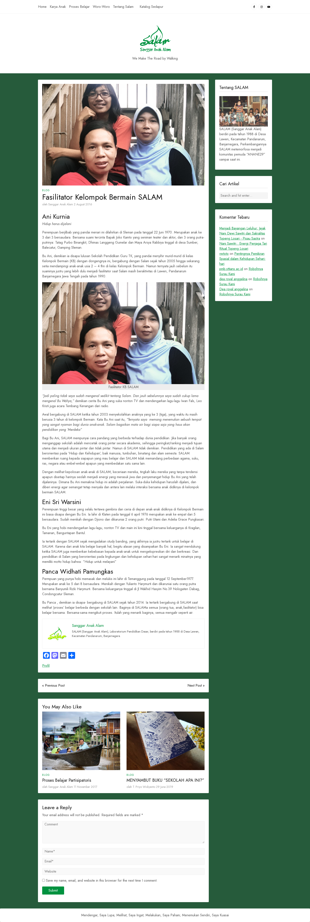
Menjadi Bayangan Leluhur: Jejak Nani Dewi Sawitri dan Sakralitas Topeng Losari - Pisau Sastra (242, 233)
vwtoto (224, 253)
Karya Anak (58, 6)
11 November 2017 (85, 787)
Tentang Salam (123, 6)
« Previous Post (53, 685)
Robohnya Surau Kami (234, 294)
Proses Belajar (79, 6)
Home (42, 6)
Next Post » (196, 685)
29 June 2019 (164, 787)
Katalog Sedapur (151, 6)
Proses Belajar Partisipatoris (66, 780)
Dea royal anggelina (233, 289)
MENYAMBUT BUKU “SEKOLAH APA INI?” (165, 780)
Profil (46, 665)
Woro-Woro (101, 6)
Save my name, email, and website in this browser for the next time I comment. (102, 880)
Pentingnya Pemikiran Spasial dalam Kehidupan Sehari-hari (242, 258)
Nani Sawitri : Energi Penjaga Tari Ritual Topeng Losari (243, 246)
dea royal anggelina (233, 279)
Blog (46, 190)
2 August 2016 (83, 204)
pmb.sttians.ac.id (231, 268)
